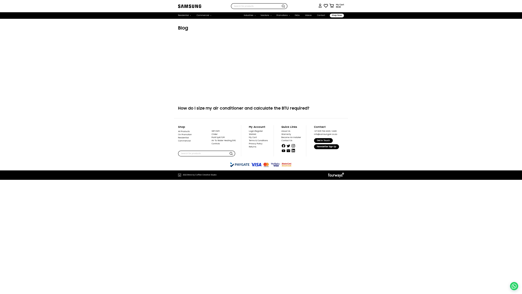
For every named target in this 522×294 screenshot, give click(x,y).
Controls (216, 144)
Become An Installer (291, 138)
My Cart (253, 138)
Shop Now (337, 15)
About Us (285, 131)
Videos (308, 15)
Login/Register (256, 131)
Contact (321, 15)
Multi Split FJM (218, 138)
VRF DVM (216, 131)
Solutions (265, 15)
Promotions (282, 15)
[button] (514, 286)
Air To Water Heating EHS (224, 141)
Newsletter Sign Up (326, 147)
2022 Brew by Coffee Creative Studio (200, 175)
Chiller (215, 134)
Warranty (286, 134)
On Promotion (185, 135)
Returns (252, 147)
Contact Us (286, 141)
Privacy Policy (256, 144)
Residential (183, 15)
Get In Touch (323, 141)
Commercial (203, 15)
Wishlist (252, 134)
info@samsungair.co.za (325, 134)
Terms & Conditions (258, 141)
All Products (184, 132)
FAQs (297, 15)
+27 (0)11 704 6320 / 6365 (325, 131)
